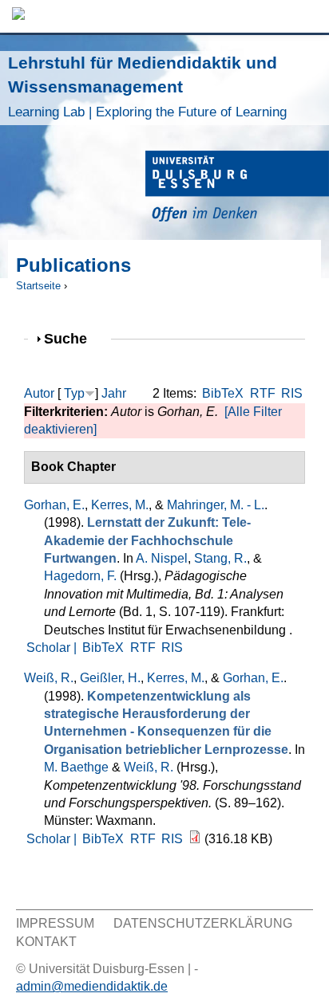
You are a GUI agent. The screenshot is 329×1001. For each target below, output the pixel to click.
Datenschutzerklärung (202, 923)
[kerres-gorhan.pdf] (194, 839)
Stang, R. (220, 558)
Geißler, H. (110, 678)
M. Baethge (76, 767)
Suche (72, 338)
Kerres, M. (120, 505)
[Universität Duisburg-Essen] (237, 188)
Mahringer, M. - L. (215, 505)
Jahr (113, 393)
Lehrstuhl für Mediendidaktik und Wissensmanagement (147, 86)
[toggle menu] (309, 16)
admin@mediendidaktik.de (92, 986)
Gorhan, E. (54, 505)
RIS (292, 393)
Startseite (38, 286)
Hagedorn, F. (80, 576)
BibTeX (223, 393)
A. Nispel (162, 558)
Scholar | (53, 647)
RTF (262, 393)
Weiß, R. (48, 678)
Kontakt (46, 941)
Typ (74, 393)
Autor (39, 393)
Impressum (55, 923)
